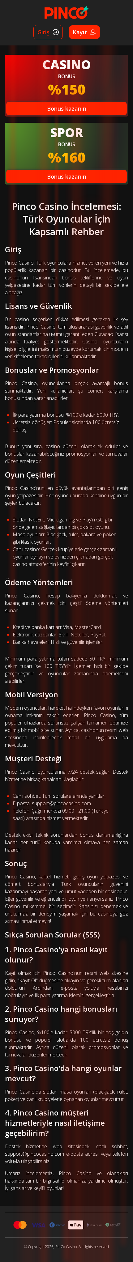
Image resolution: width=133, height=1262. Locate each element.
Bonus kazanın (66, 108)
